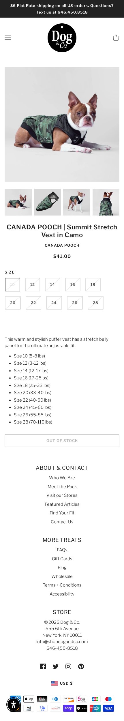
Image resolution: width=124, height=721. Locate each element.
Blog (62, 567)
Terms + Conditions (62, 585)
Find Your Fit (62, 513)
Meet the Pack (62, 486)
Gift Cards (62, 558)
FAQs (62, 550)
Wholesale (62, 576)
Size (9, 272)
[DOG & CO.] (62, 37)
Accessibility (62, 594)
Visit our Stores (62, 495)
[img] (43, 666)
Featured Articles (62, 504)
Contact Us (62, 522)
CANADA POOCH (62, 245)
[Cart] (117, 38)
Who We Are (62, 477)
